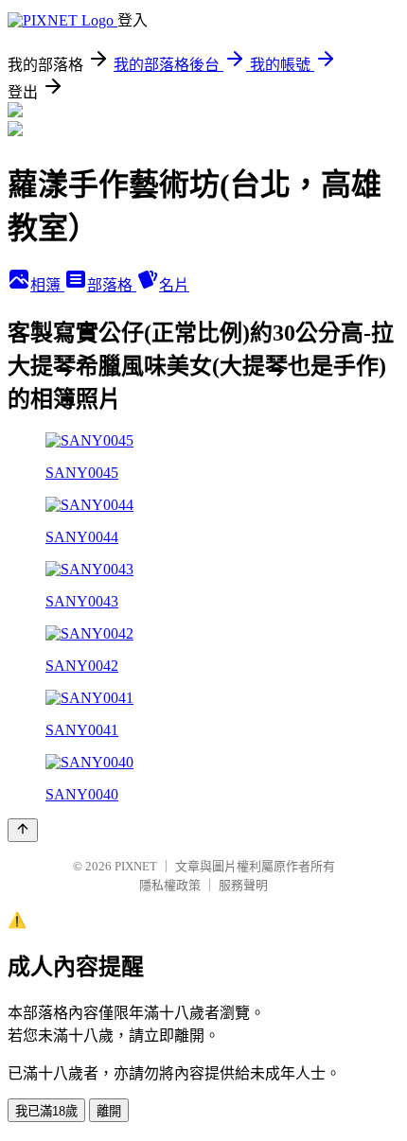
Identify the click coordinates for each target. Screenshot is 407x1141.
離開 (109, 1111)
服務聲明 (243, 885)
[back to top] (23, 830)
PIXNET (136, 866)
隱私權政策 (170, 885)
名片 (174, 285)
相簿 (47, 285)
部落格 (111, 285)
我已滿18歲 (46, 1111)
